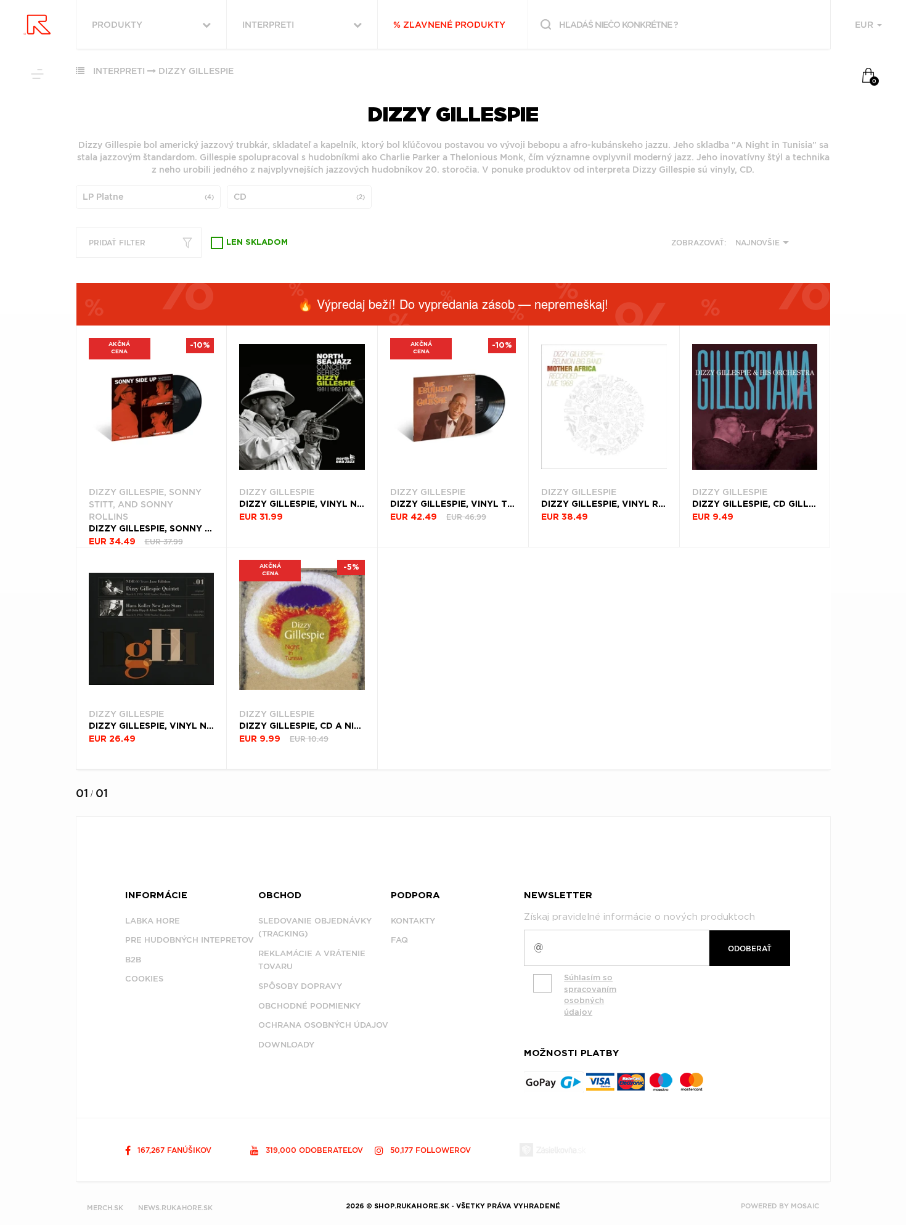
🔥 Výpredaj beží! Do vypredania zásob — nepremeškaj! (453, 304)
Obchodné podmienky (309, 1005)
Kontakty (413, 920)
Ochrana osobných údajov (323, 1025)
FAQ (399, 939)
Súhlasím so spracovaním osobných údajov (590, 995)
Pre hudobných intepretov (189, 939)
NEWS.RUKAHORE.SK (175, 1207)
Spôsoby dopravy (300, 986)
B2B (133, 959)
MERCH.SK (105, 1207)
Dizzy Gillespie (196, 71)
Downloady (286, 1044)
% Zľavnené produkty (449, 25)
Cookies (144, 978)
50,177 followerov (429, 1150)
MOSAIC (805, 1206)
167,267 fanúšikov (173, 1150)
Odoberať (750, 948)
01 (82, 793)
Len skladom (257, 243)
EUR (865, 25)
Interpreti (119, 71)
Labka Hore (152, 920)
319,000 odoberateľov (313, 1150)
